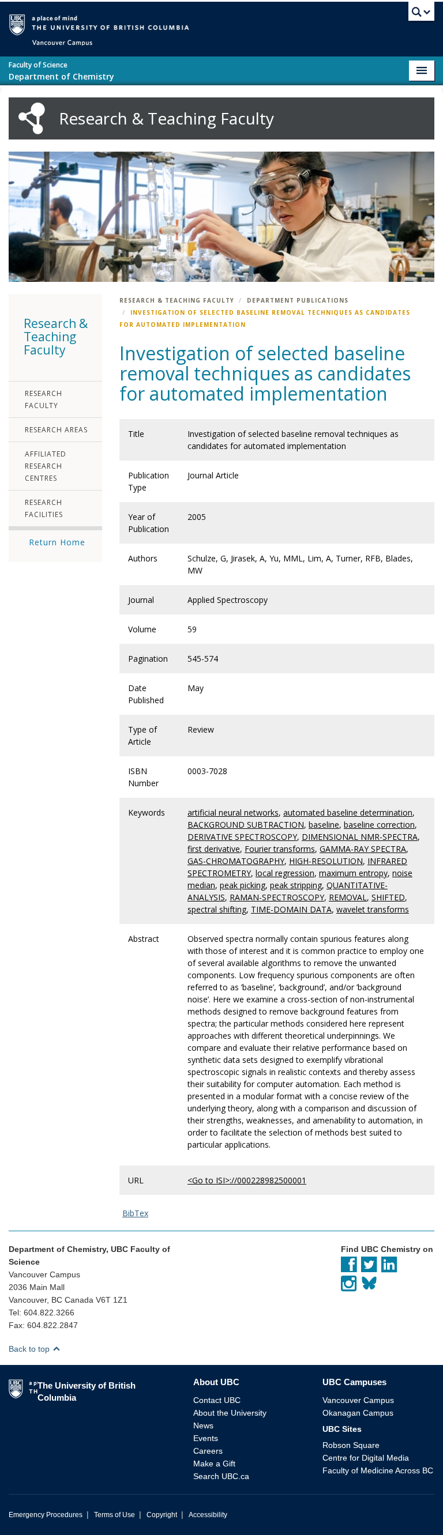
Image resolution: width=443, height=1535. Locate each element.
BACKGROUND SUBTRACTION (245, 824)
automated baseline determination (347, 812)
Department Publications (297, 300)
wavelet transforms (372, 909)
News (203, 1425)
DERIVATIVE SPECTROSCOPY (242, 836)
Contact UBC (217, 1400)
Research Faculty (43, 399)
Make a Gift (214, 1463)
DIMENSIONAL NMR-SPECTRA (360, 836)
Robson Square (351, 1445)
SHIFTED (388, 897)
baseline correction (379, 824)
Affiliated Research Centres (45, 466)
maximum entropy (353, 873)
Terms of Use (114, 1515)
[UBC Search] (421, 14)
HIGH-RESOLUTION (326, 860)
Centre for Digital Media (365, 1457)
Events (205, 1438)
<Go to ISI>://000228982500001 (246, 1180)
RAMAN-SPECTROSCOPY (277, 897)
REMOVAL (348, 897)
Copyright (162, 1515)
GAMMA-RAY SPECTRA (363, 848)
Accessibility (208, 1515)
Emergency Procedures (45, 1515)
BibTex (135, 1213)
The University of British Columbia (238, 24)
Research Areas (56, 430)
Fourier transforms (280, 848)
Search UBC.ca (221, 1476)
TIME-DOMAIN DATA (291, 909)
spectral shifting (216, 909)
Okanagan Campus (357, 1412)
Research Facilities (44, 508)
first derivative (213, 848)
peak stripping (296, 885)
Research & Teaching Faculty (176, 300)
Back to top (30, 1348)
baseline (324, 824)
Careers (208, 1450)
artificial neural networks (233, 812)
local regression (285, 873)
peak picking (242, 885)
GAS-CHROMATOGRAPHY (235, 860)
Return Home (57, 542)
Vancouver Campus (358, 1400)
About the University (229, 1412)
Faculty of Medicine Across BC (377, 1470)
